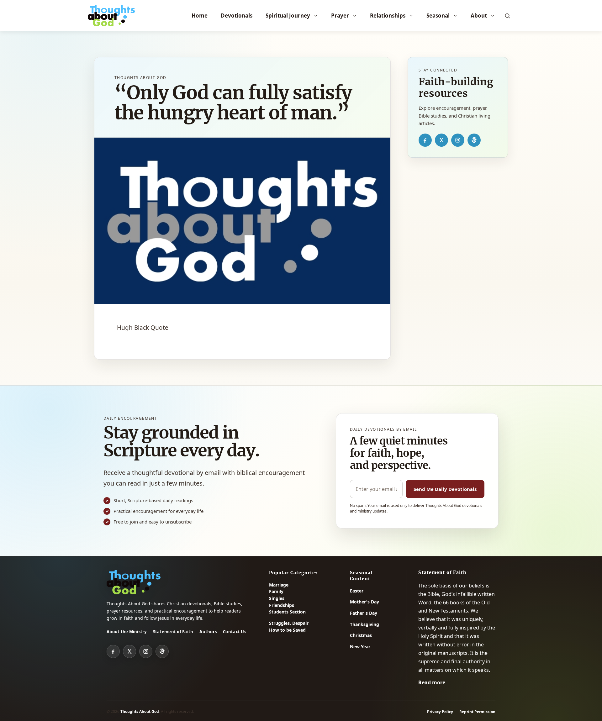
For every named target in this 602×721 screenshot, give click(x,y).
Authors (208, 631)
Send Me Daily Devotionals (445, 489)
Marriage (278, 585)
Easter (356, 591)
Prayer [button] (340, 15)
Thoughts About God (139, 711)
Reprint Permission (477, 711)
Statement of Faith (173, 631)
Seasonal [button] (438, 15)
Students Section (287, 612)
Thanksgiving (364, 624)
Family (276, 591)
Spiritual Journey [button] (288, 15)
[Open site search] (507, 16)
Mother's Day (364, 602)
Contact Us (234, 631)
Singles (276, 598)
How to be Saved (287, 630)
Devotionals (236, 15)
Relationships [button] (387, 15)
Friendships (281, 605)
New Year (360, 647)
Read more (431, 682)
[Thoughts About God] (111, 15)
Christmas (361, 635)
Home (200, 15)
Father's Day (363, 613)
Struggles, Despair (289, 623)
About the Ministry (127, 631)
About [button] (479, 15)
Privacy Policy (440, 711)
